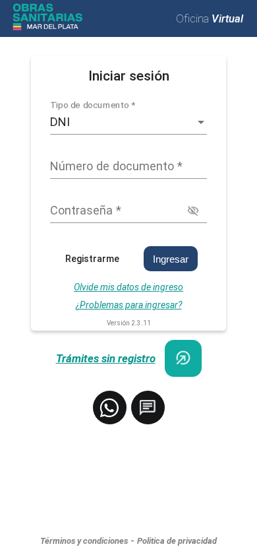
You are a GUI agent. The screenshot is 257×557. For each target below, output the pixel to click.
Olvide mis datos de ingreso (128, 287)
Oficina (209, 18)
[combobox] (128, 122)
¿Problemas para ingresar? (129, 305)
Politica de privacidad (177, 541)
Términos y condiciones (84, 541)
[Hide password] (193, 211)
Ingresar (170, 259)
